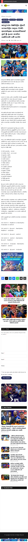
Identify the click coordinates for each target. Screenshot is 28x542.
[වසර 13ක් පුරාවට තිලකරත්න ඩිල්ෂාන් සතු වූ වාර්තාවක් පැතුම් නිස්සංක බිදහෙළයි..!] (5, 449)
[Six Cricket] (10, 5)
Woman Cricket (5, 22)
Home (3, 16)
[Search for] (26, 6)
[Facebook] (2, 278)
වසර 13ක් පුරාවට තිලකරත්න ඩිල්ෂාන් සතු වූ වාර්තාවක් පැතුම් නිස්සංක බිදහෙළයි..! (18, 449)
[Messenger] (13, 278)
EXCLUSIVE (8, 16)
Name (2, 353)
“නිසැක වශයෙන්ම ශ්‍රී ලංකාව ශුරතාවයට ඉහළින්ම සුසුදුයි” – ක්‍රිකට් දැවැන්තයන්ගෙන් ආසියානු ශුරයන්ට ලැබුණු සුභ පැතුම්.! (13, 428)
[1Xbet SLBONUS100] (14, 540)
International (19, 19)
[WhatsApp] (17, 278)
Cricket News (5, 19)
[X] (6, 278)
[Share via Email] (21, 278)
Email (2, 359)
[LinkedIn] (10, 278)
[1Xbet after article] (14, 262)
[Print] (24, 278)
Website (2, 365)
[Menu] (2, 6)
